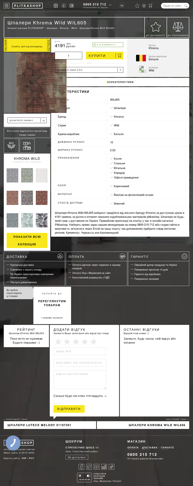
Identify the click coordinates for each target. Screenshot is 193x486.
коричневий (121, 186)
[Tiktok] (111, 467)
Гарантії (140, 256)
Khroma (119, 116)
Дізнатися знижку (27, 120)
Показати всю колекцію (27, 240)
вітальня (119, 168)
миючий (119, 203)
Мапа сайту (11, 452)
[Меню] (6, 5)
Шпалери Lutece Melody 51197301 (39, 425)
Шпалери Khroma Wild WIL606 (157, 425)
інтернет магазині (98, 217)
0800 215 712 (94, 4)
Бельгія (118, 134)
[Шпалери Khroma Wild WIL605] (27, 83)
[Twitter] (89, 467)
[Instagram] (104, 467)
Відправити (69, 408)
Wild (116, 125)
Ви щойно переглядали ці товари (14, 292)
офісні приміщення (126, 177)
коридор (119, 173)
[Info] (64, 5)
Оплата (76, 256)
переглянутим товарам (52, 303)
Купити (97, 55)
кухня (118, 158)
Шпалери (120, 108)
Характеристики (120, 82)
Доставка (17, 256)
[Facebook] (81, 467)
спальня (119, 163)
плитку (137, 221)
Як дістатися (77, 457)
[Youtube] (96, 467)
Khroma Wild (27, 158)
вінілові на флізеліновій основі (133, 195)
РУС (31, 458)
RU (122, 5)
